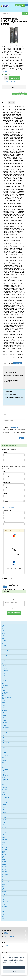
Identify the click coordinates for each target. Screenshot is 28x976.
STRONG (4, 854)
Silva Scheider (5, 839)
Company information (8, 507)
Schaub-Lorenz (5, 836)
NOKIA (3, 777)
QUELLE (4, 817)
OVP (3, 799)
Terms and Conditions (8, 935)
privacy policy (14, 427)
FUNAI (3, 695)
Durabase (4, 680)
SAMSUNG (4, 826)
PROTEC (4, 816)
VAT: (4, 521)
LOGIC (3, 750)
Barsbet (4, 647)
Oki (3, 785)
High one (4, 713)
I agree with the (11, 427)
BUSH (3, 662)
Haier (3, 707)
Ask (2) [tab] (12, 102)
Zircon (3, 919)
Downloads (6, 944)
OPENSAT (4, 787)
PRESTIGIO (5, 811)
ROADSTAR (5, 821)
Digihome (4, 678)
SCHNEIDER (5, 837)
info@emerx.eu (6, 1)
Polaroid (4, 807)
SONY (3, 852)
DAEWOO (4, 668)
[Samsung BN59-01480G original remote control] (14, 35)
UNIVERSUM (5, 901)
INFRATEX (4, 732)
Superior (4, 857)
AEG (3, 631)
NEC (3, 774)
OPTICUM (4, 789)
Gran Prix (4, 703)
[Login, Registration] (19, 5)
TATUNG (4, 861)
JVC (3, 737)
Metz (3, 765)
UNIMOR (4, 898)
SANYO (4, 827)
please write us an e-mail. (11, 433)
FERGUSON (5, 692)
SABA (3, 822)
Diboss (3, 677)
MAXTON (4, 762)
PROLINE (4, 812)
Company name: (7, 510)
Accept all (14, 967)
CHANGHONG (5, 727)
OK (3, 782)
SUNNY (4, 856)
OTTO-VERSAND (6, 797)
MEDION (4, 764)
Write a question (17, 363)
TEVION (4, 883)
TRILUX (4, 891)
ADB (3, 630)
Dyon (3, 682)
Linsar (3, 747)
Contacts (6, 932)
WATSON (4, 911)
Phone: (5, 457)
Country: (5, 499)
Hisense (4, 717)
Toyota (3, 888)
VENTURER (5, 903)
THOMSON (4, 884)
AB (3, 626)
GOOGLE (4, 700)
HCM (3, 712)
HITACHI (4, 719)
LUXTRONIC (5, 755)
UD (3, 893)
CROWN (4, 667)
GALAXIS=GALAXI (6, 697)
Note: (14, 599)
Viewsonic (4, 906)
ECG (3, 683)
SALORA (4, 824)
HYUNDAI (4, 725)
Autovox (4, 645)
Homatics (4, 720)
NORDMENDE (5, 779)
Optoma (4, 791)
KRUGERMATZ (5, 742)
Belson (3, 652)
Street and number (8, 482)
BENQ (3, 653)
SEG (3, 829)
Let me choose (11, 964)
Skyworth (4, 846)
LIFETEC (4, 745)
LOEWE (4, 749)
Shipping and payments (9, 936)
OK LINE (4, 784)
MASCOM (4, 759)
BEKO (3, 648)
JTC (3, 735)
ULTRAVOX (4, 894)
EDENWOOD (5, 685)
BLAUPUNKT (5, 655)
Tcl (3, 862)
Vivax (3, 908)
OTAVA (3, 795)
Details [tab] (5, 102)
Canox (3, 663)
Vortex (3, 909)
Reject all (14, 971)
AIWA (3, 633)
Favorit (3, 688)
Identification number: (8, 515)
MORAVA (4, 770)
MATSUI (4, 760)
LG (2, 744)
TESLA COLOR (5, 878)
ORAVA (4, 792)
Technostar (4, 871)
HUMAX (4, 724)
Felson (3, 690)
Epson (3, 687)
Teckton (4, 864)
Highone (4, 715)
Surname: (6, 476)
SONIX (3, 851)
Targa (3, 859)
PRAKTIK (4, 809)
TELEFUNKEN (5, 874)
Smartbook (4, 847)
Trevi (3, 889)
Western (4, 913)
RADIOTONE (5, 819)
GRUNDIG (4, 705)
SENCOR (4, 832)
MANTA (4, 757)
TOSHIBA (4, 886)
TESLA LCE (4, 879)
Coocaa (4, 665)
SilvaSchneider (5, 841)
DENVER (4, 675)
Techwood (4, 873)
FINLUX (4, 693)
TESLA (3, 876)
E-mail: (5, 452)
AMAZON (4, 640)
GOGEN (4, 698)
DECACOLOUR (5, 670)
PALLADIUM (5, 801)
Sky (3, 844)
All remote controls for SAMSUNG (19, 94)
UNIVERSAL (5, 899)
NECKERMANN (5, 775)
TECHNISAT (5, 869)
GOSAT (4, 702)
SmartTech (4, 849)
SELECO (4, 831)
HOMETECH (5, 722)
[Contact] (16, 5)
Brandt (3, 658)
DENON (4, 673)
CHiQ (3, 729)
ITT (3, 734)
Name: (5, 471)
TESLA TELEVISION (6, 881)
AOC (3, 643)
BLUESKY (4, 657)
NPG (3, 780)
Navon (3, 772)
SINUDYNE (4, 842)
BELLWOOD (5, 650)
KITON (3, 740)
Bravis (3, 660)
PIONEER (4, 806)
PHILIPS (4, 804)
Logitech (4, 752)
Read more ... (5, 71)
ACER (3, 628)
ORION (3, 794)
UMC (3, 896)
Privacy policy (7, 933)
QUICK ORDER (10, 81)
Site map (6, 945)
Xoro (3, 916)
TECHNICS (4, 866)
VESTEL (4, 904)
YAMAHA (4, 918)
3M (3, 625)
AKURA (4, 637)
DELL (3, 672)
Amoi (3, 642)
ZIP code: (6, 493)
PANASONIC (5, 802)
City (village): (6, 488)
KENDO (4, 739)
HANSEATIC (5, 710)
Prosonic (4, 814)
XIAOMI (4, 914)
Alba (3, 638)
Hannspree (4, 709)
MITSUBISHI (5, 769)
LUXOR (3, 754)
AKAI (3, 635)
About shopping (7, 946)
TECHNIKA (4, 868)
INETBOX (4, 730)
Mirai (3, 767)
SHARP (4, 834)
